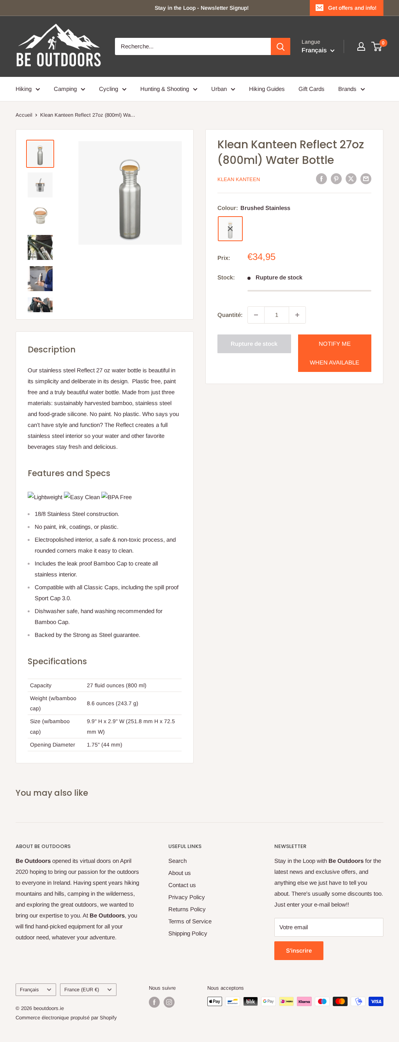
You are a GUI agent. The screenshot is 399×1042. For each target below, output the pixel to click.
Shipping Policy (187, 933)
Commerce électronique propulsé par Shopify (66, 1018)
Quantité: (230, 314)
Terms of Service (190, 921)
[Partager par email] (365, 178)
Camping (65, 88)
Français (29, 989)
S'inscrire (299, 950)
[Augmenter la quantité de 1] (297, 315)
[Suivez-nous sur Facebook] (154, 1002)
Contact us (182, 885)
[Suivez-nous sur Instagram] (169, 1002)
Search (177, 860)
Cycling (108, 88)
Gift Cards (311, 88)
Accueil (24, 115)
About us (179, 873)
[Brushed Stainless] (230, 228)
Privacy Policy (186, 897)
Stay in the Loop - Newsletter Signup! (202, 8)
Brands (347, 88)
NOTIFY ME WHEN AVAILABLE (334, 353)
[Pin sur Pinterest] (336, 178)
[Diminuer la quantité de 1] (256, 315)
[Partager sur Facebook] (321, 178)
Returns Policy (187, 909)
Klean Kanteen (238, 179)
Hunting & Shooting (164, 88)
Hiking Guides (267, 88)
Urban (219, 88)
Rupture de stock (254, 343)
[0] (377, 46)
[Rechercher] (280, 46)
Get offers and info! (352, 8)
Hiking (24, 88)
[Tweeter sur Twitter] (351, 178)
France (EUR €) (81, 989)
